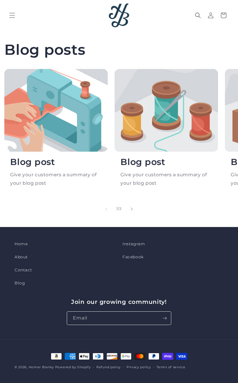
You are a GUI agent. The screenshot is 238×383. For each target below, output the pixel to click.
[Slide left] (106, 209)
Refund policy (108, 367)
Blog (20, 283)
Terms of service (170, 367)
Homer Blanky (41, 367)
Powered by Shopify (73, 367)
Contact (23, 270)
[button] (12, 15)
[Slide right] (131, 209)
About (21, 256)
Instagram (133, 243)
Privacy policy (139, 367)
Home (21, 243)
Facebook (133, 256)
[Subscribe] (164, 318)
